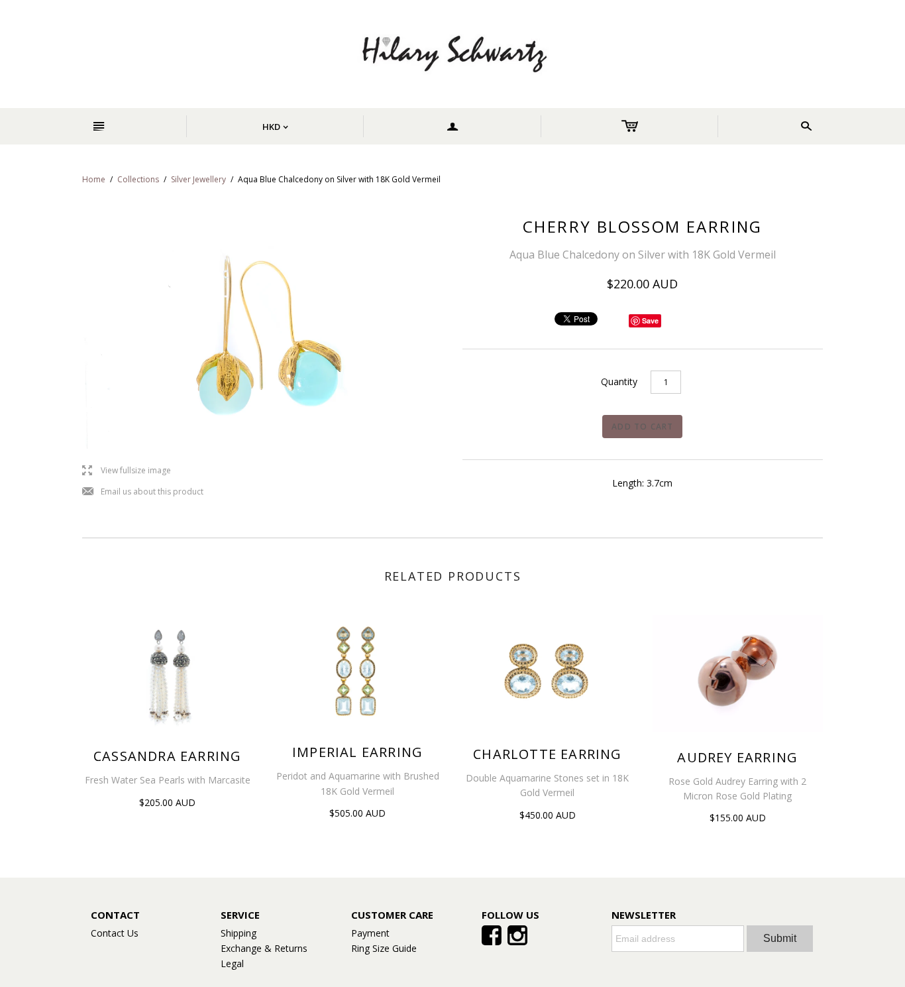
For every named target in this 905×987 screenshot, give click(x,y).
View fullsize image (126, 471)
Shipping (238, 933)
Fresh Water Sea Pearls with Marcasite (167, 780)
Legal (232, 963)
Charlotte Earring (547, 754)
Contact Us (114, 933)
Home (93, 179)
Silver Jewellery (198, 179)
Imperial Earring (357, 752)
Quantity (619, 381)
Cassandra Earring (167, 756)
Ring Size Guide (384, 948)
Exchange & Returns (264, 948)
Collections (138, 179)
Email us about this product (142, 492)
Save (650, 320)
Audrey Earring (737, 757)
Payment (370, 933)
